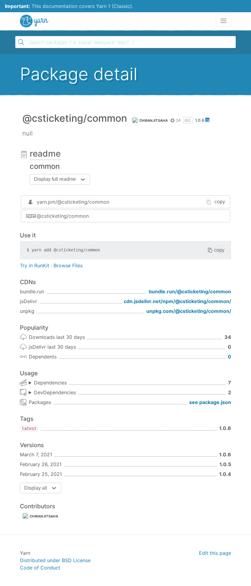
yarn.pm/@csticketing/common (73, 202)
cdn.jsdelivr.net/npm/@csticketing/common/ (177, 301)
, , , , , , (48, 383)
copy (220, 201)
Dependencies (50, 383)
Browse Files (68, 265)
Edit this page (215, 553)
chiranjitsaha (153, 120)
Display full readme (55, 179)
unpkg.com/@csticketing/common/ (188, 311)
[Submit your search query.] (21, 42)
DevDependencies (55, 392)
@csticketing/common (63, 216)
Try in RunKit (34, 265)
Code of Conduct (40, 568)
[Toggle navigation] (223, 21)
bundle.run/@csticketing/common (190, 291)
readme (45, 153)
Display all (35, 488)
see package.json (210, 402)
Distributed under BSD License (55, 560)
